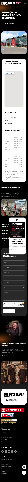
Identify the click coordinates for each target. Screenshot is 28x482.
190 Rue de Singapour (10, 117)
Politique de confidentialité (20, 479)
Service (3, 471)
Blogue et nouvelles (6, 437)
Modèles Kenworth (6, 466)
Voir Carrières (5, 355)
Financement (4, 473)
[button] (24, 220)
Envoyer (9, 311)
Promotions (4, 439)
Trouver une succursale (12, 400)
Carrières (3, 435)
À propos (3, 432)
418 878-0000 (8, 123)
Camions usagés (5, 464)
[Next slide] (23, 208)
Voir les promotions (11, 399)
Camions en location (6, 459)
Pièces (3, 468)
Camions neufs (5, 462)
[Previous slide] (4, 208)
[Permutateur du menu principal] (25, 3)
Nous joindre (4, 441)
